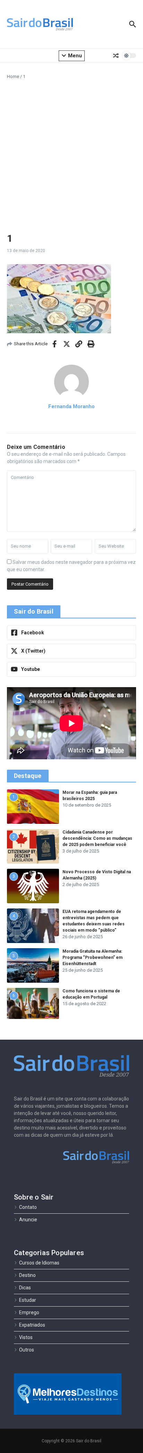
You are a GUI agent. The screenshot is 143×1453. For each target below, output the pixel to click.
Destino (27, 1275)
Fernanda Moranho (71, 406)
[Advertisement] (71, 155)
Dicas (25, 1287)
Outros (26, 1350)
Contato (28, 1207)
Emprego (29, 1312)
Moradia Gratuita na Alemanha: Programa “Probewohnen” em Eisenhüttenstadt (92, 957)
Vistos (26, 1337)
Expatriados (32, 1325)
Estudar (27, 1300)
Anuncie (28, 1219)
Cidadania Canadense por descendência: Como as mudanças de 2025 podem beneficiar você (97, 838)
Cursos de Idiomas (39, 1263)
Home (13, 76)
